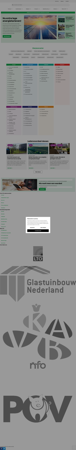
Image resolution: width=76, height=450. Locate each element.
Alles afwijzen (43, 227)
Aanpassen (32, 227)
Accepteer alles (38, 230)
